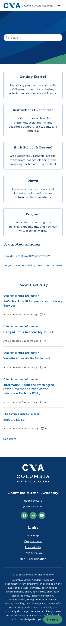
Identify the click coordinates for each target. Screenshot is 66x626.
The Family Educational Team (21, 413)
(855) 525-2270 (33, 506)
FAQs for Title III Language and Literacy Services (32, 303)
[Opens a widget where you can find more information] (52, 619)
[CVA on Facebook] (24, 515)
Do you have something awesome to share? (32, 265)
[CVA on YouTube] (41, 515)
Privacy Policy (33, 553)
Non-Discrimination (33, 559)
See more (9, 438)
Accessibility (33, 547)
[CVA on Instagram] (33, 515)
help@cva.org (33, 500)
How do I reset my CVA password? (26, 256)
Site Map (33, 535)
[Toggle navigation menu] (59, 5)
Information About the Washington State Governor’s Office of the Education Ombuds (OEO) (28, 389)
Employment (33, 541)
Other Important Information (21, 295)
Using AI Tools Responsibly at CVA (28, 332)
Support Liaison (14, 419)
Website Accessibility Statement (26, 358)
